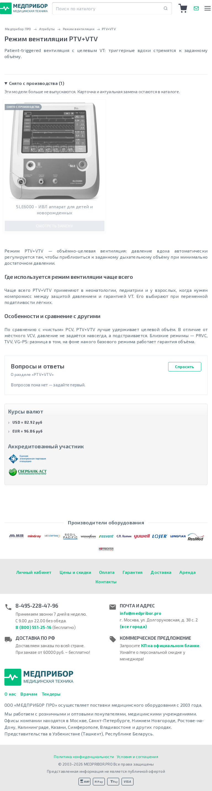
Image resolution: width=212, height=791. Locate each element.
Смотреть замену (54, 225)
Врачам (28, 693)
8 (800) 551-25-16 (33, 627)
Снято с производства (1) (36, 83)
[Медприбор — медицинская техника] (24, 8)
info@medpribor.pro (140, 613)
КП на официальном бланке (170, 645)
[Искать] (165, 8)
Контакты (106, 581)
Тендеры (51, 693)
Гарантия (132, 572)
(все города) (133, 626)
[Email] (196, 8)
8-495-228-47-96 (36, 606)
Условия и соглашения (137, 756)
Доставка (160, 572)
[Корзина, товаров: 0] (183, 8)
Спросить (184, 366)
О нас (10, 693)
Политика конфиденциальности (84, 756)
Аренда (187, 572)
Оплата (107, 572)
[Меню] (207, 8)
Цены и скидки (75, 572)
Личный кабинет (34, 572)
